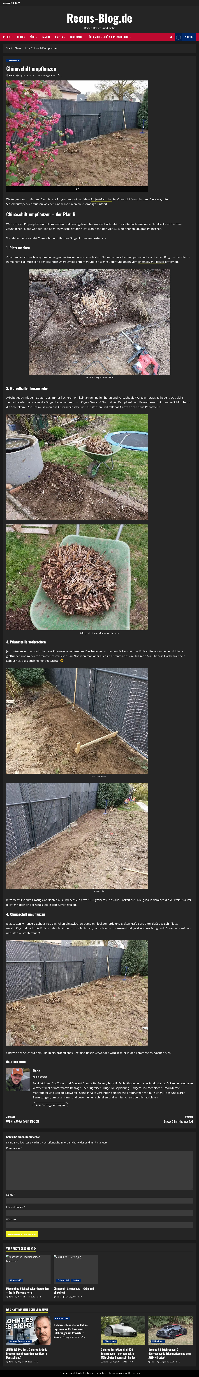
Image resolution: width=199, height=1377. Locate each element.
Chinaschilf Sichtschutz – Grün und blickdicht (74, 1290)
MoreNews (115, 1373)
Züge (32, 37)
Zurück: (22, 1119)
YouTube (189, 37)
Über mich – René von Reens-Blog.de (109, 37)
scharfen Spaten (130, 257)
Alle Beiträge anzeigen (50, 1105)
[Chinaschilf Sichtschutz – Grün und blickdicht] (76, 1269)
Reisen (6, 37)
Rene (11, 75)
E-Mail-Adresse (15, 1207)
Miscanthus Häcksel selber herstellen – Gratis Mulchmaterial (27, 1290)
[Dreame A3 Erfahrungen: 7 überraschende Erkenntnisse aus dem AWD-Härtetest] (170, 1330)
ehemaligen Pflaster (151, 262)
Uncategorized (62, 1318)
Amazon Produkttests (20, 1341)
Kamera (46, 37)
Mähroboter (110, 1341)
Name (10, 1194)
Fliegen (21, 37)
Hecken (76, 1280)
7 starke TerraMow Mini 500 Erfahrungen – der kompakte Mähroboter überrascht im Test (118, 1353)
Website (11, 1219)
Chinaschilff (13, 60)
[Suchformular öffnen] (171, 37)
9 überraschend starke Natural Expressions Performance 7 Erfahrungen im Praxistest (71, 1329)
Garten (59, 37)
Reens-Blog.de (99, 17)
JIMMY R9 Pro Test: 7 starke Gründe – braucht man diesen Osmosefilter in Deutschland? (27, 1353)
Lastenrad (76, 37)
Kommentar (14, 1148)
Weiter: (178, 1119)
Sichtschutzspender (19, 204)
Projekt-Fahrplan (101, 199)
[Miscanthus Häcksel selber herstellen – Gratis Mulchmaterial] (28, 1269)
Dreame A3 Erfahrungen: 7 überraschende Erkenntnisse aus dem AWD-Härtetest (169, 1353)
